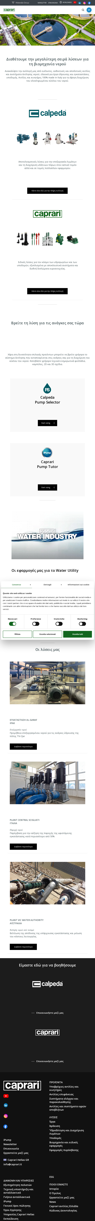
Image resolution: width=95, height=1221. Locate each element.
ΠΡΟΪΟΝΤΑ (56, 1082)
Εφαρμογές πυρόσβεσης (64, 1150)
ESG (51, 1177)
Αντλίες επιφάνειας (61, 1094)
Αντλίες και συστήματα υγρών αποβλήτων (67, 1108)
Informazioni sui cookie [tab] (78, 584)
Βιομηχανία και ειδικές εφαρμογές (63, 1144)
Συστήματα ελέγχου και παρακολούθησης (63, 1100)
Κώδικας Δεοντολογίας (63, 1210)
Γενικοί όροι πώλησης (17, 1205)
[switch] (35, 624)
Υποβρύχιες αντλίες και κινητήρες (64, 1088)
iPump (7, 1140)
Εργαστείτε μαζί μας (15, 1153)
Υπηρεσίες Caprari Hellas (18, 1214)
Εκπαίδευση (10, 1218)
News (52, 1201)
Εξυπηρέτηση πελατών (17, 1185)
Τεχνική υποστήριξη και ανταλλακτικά (18, 1191)
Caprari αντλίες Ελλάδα (63, 1206)
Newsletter (10, 1144)
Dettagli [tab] (47, 584)
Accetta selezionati (47, 634)
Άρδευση (54, 1126)
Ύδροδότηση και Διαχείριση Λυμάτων (66, 1132)
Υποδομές (55, 1138)
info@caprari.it (12, 1164)
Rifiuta (17, 634)
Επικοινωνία (11, 1148)
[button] (89, 10)
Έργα (52, 1121)
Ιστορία (54, 1188)
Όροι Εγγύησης (12, 1210)
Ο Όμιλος (55, 1193)
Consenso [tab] (16, 584)
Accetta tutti (77, 634)
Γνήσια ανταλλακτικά (16, 1197)
